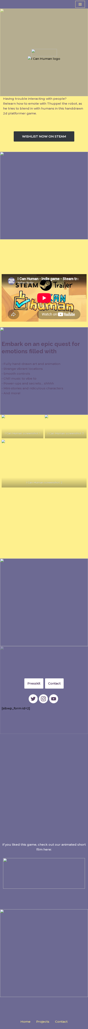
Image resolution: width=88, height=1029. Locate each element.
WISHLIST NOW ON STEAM (44, 136)
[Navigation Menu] (80, 4)
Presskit (33, 683)
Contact (54, 683)
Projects (42, 1021)
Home (25, 1021)
